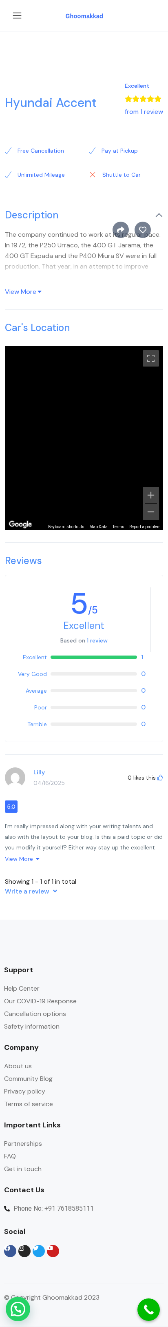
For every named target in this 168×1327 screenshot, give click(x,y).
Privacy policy (24, 1091)
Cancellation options (35, 1013)
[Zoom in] (151, 495)
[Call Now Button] (148, 1309)
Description (31, 215)
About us (18, 1066)
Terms (118, 527)
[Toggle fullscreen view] (151, 358)
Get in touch (23, 1169)
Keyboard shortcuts (66, 527)
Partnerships (23, 1143)
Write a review (28, 891)
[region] (84, 438)
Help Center (22, 988)
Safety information (32, 1026)
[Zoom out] (151, 512)
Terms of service (28, 1104)
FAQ (10, 1156)
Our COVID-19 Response (40, 1001)
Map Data (98, 527)
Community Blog (28, 1078)
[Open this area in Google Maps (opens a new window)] (20, 524)
